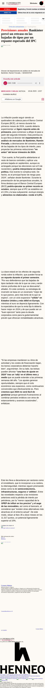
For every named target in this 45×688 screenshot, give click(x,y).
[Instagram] (21, 678)
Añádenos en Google (13, 99)
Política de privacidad (20, 674)
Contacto (34, 676)
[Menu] (3, 3)
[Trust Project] (6, 525)
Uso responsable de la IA (22, 677)
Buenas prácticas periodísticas (10, 677)
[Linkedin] (29, 678)
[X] (3, 678)
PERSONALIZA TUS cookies (17, 676)
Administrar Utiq (28, 676)
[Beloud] (4, 680)
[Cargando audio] (5, 83)
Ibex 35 (3, 537)
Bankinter (3, 539)
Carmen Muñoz (9, 94)
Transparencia (7, 676)
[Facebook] (11, 678)
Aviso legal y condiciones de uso (7, 674)
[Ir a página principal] (13, 3)
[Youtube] (37, 678)
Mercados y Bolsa (9, 91)
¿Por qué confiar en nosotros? (8, 528)
